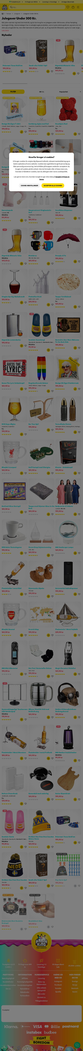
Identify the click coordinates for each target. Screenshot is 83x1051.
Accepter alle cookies (53, 185)
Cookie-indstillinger (29, 185)
